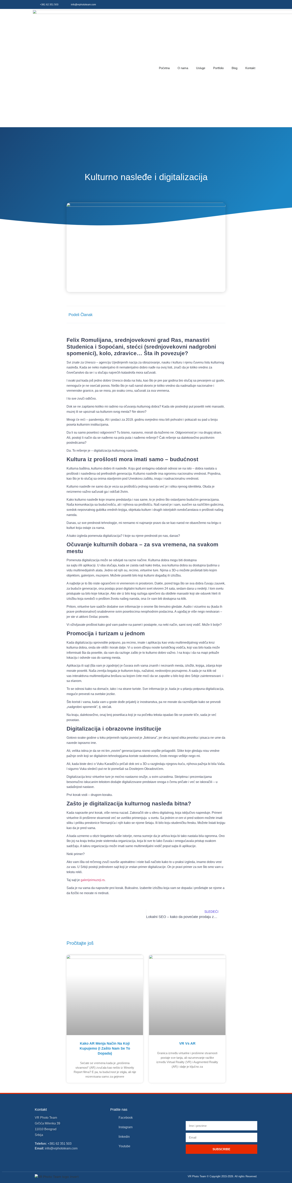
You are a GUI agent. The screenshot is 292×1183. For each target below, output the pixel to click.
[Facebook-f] (228, 4)
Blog (234, 68)
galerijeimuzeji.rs (93, 880)
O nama (183, 68)
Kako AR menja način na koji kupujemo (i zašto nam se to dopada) (105, 1048)
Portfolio (218, 68)
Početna (164, 68)
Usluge (200, 68)
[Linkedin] (245, 4)
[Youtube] (254, 4)
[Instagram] (237, 4)
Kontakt (250, 68)
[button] (182, 314)
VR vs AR (187, 1043)
